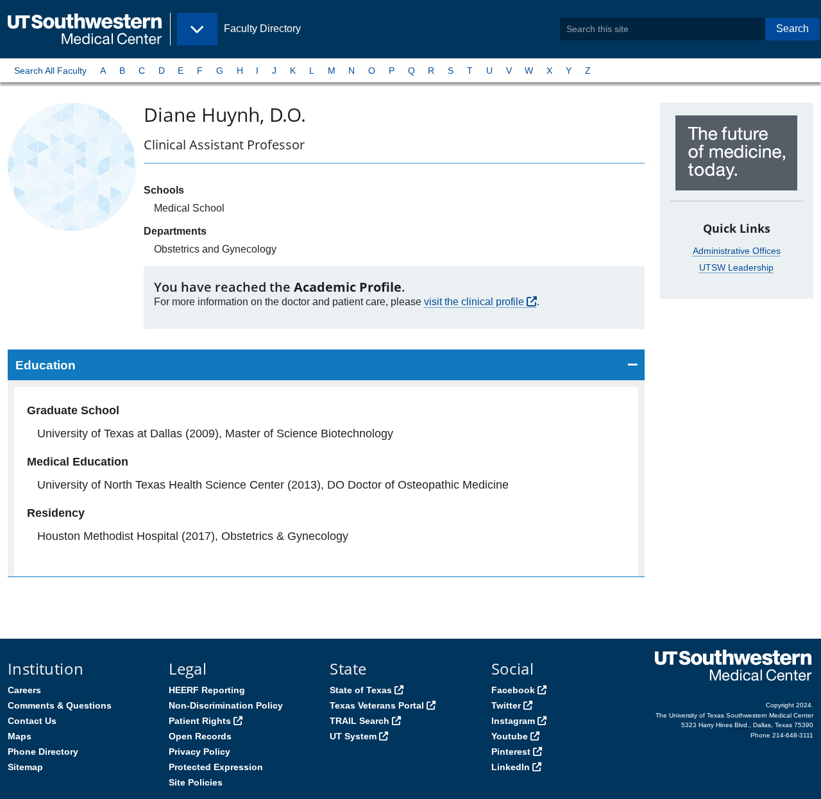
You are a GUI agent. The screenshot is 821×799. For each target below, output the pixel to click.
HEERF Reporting (207, 690)
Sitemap (25, 767)
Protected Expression (216, 767)
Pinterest (510, 751)
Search (792, 28)
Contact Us (32, 721)
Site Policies (196, 782)
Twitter (506, 705)
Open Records (200, 736)
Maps (19, 736)
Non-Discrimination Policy (226, 705)
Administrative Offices (737, 251)
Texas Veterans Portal (377, 705)
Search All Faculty (50, 70)
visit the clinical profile (474, 301)
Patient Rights (200, 721)
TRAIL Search (359, 721)
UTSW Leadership (736, 267)
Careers (24, 690)
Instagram (513, 721)
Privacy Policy (199, 751)
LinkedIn (510, 767)
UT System (353, 736)
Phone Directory (43, 751)
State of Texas (361, 690)
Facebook (513, 690)
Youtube (509, 736)
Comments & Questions (60, 705)
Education (45, 365)
